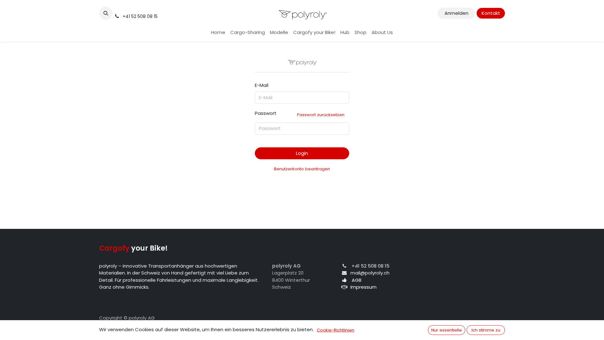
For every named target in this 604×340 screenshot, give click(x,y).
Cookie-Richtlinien (335, 330)
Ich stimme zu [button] (486, 330)
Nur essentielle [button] (446, 330)
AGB (356, 280)
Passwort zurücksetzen (320, 115)
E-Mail (261, 85)
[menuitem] (218, 32)
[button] (105, 13)
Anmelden (456, 13)
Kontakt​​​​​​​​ (491, 13)
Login (302, 153)
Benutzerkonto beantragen (302, 169)
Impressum (363, 287)
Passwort (299, 114)
